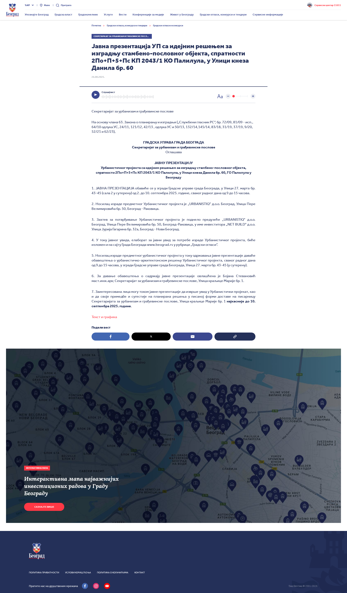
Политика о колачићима (112, 572)
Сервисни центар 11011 (327, 5)
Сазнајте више (44, 506)
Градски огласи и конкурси (168, 25)
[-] (228, 96)
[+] (253, 96)
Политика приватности (44, 572)
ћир (27, 5)
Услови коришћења (78, 572)
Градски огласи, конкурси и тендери (127, 25)
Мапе (47, 5)
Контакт (139, 572)
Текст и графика (104, 317)
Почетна (96, 25)
